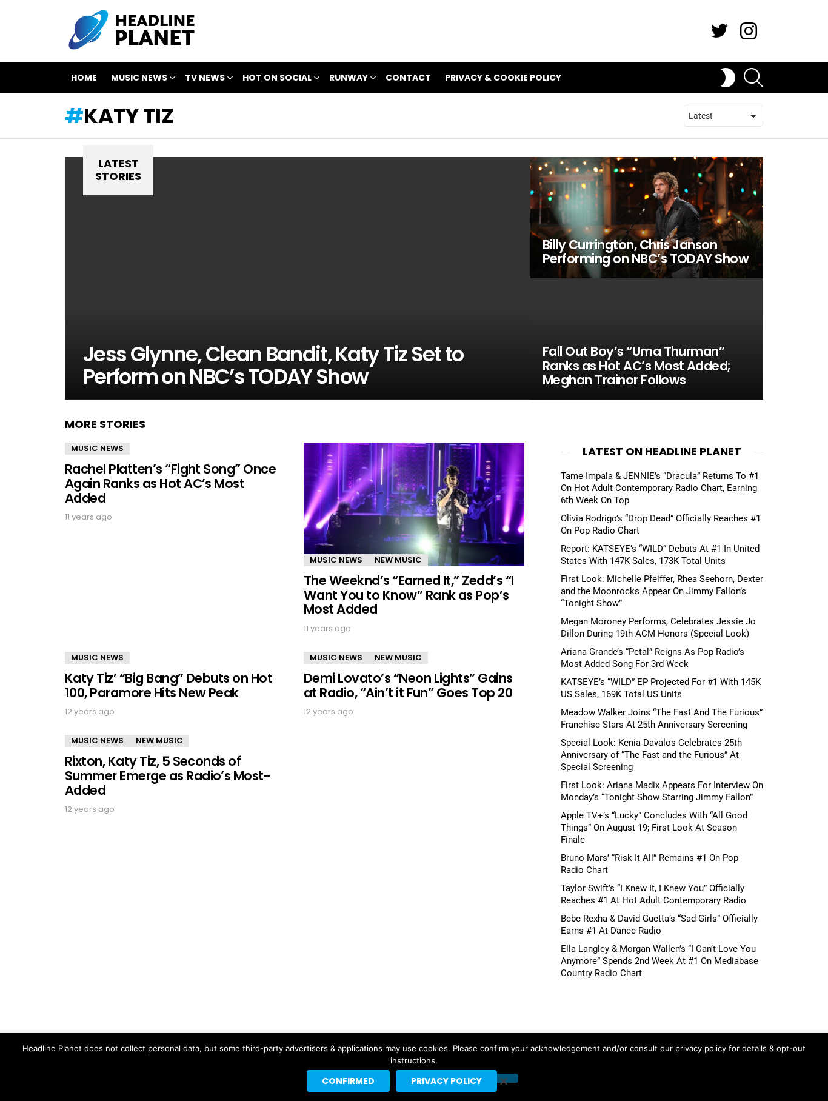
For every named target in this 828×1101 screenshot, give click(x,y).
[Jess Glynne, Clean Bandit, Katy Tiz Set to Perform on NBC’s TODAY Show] (297, 278)
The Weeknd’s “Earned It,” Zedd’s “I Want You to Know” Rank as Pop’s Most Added (409, 595)
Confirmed (348, 1081)
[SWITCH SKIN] (728, 77)
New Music (398, 560)
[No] (503, 1078)
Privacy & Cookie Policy (503, 78)
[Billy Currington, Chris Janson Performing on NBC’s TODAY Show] (646, 217)
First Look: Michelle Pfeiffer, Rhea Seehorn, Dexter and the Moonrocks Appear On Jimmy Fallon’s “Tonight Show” (662, 591)
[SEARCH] (753, 77)
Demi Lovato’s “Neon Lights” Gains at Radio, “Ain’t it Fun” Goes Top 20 (408, 685)
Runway (348, 78)
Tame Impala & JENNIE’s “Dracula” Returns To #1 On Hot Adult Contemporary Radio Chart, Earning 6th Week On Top (660, 488)
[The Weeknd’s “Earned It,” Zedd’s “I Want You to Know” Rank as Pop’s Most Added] (414, 504)
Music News (139, 78)
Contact (408, 78)
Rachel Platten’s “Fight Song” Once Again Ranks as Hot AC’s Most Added (170, 483)
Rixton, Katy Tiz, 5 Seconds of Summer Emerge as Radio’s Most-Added (167, 775)
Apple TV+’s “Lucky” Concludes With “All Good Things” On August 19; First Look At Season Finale (654, 827)
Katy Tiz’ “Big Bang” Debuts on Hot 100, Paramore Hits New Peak (168, 685)
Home (84, 78)
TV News (205, 78)
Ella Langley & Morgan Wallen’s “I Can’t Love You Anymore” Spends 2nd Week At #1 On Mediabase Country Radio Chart (659, 961)
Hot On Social (277, 78)
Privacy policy (446, 1081)
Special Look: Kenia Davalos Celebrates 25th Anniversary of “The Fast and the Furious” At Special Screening (651, 754)
